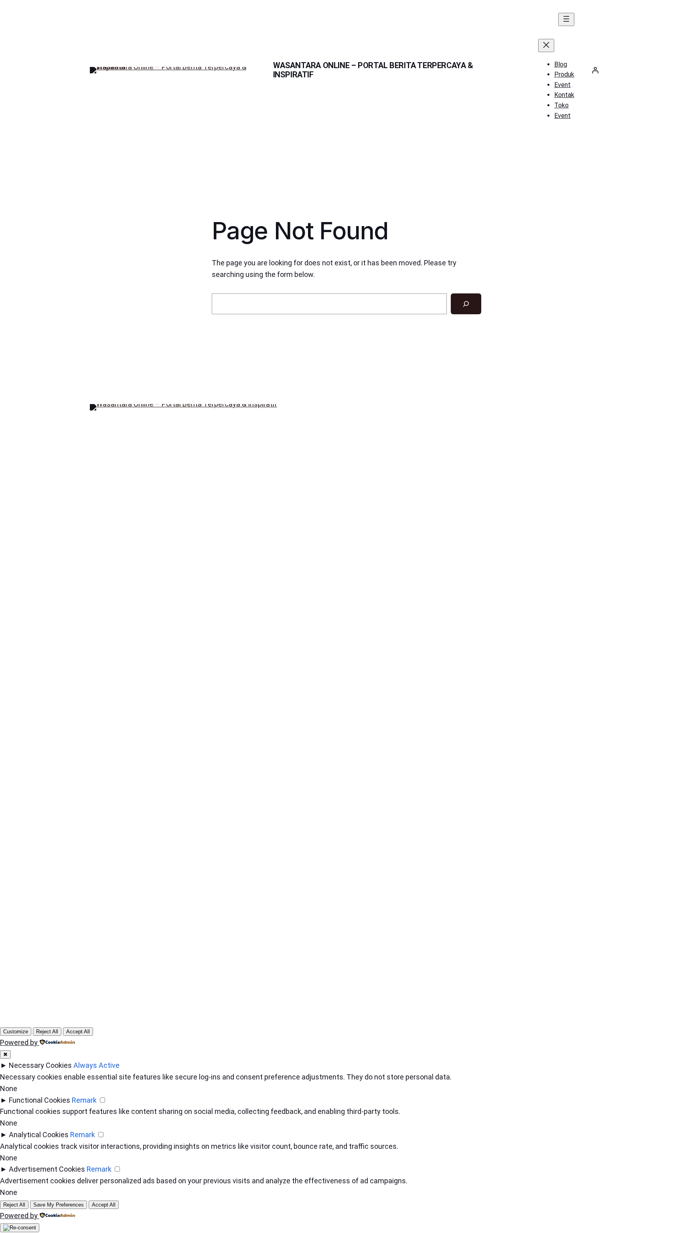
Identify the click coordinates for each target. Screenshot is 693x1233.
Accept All (78, 1032)
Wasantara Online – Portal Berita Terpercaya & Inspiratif (373, 70)
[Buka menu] (566, 19)
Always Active (96, 1065)
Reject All (47, 1032)
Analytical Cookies (39, 1134)
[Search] (466, 303)
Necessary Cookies (40, 1065)
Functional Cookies (39, 1100)
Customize (15, 1032)
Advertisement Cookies (47, 1169)
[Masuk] (595, 70)
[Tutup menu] (546, 45)
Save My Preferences (58, 1205)
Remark (84, 1100)
